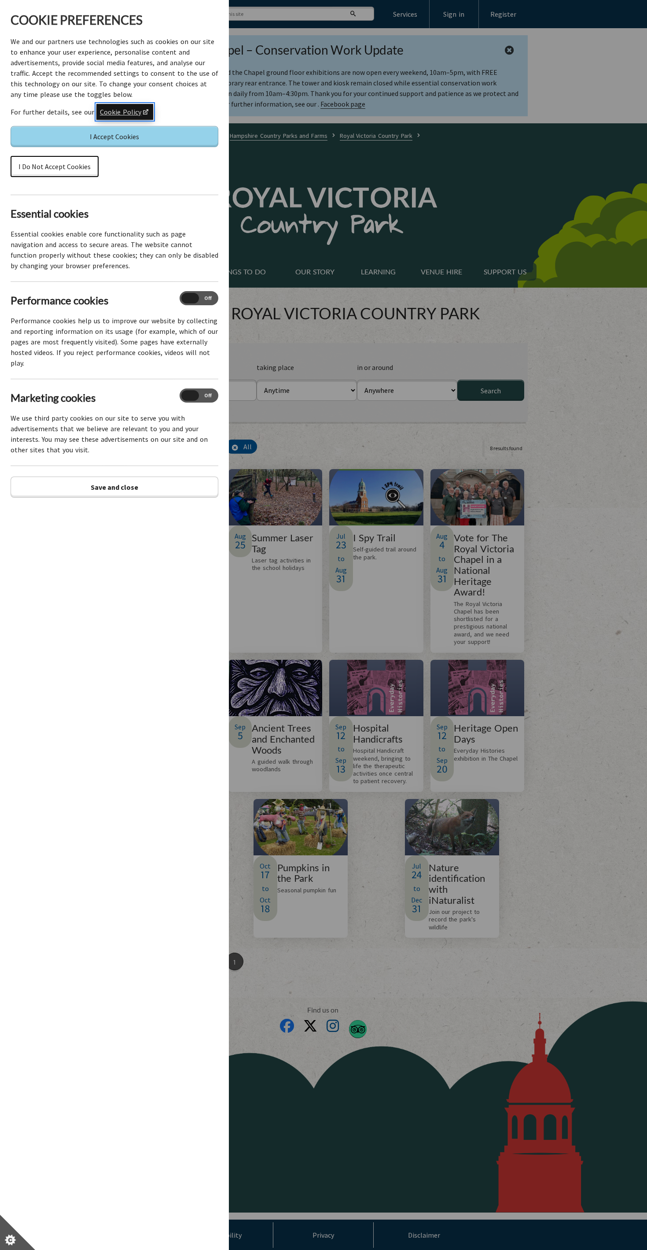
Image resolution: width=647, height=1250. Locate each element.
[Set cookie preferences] (17, 1232)
